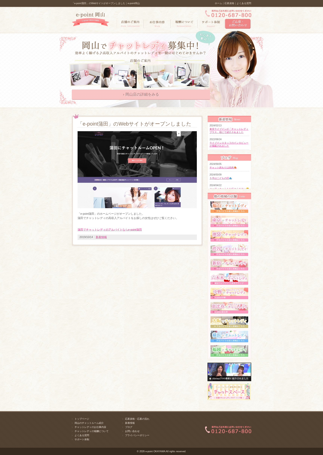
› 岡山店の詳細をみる (141, 94)
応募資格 (229, 3)
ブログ (128, 427)
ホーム (218, 3)
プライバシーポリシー (137, 435)
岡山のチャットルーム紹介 (89, 423)
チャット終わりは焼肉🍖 (223, 167)
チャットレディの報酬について (92, 431)
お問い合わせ (132, 431)
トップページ (82, 418)
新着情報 (101, 237)
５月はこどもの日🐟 (221, 178)
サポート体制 (82, 439)
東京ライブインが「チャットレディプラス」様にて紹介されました (229, 131)
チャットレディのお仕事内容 (90, 427)
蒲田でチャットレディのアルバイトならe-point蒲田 (110, 229)
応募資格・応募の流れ (137, 418)
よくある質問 (244, 3)
